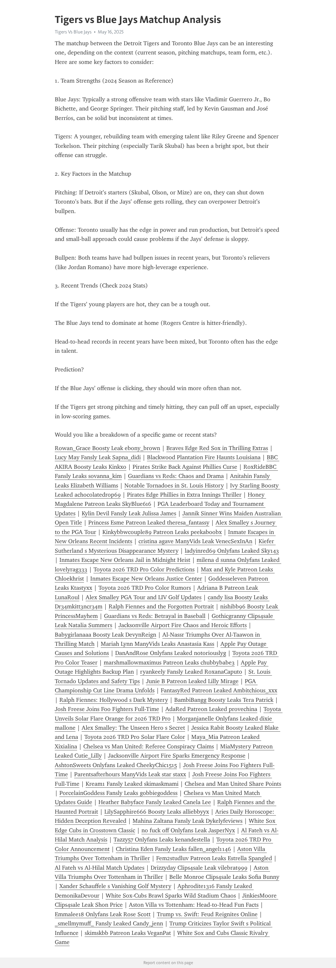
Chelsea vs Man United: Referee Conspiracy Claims (148, 746)
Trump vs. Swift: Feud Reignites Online (207, 914)
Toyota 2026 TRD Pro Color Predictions (144, 569)
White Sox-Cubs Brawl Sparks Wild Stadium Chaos (171, 895)
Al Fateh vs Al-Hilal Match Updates (99, 867)
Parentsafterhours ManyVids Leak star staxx (130, 774)
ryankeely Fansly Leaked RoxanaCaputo (191, 671)
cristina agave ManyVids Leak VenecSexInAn (195, 541)
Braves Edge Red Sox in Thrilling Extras (217, 448)
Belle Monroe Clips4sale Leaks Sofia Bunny (224, 876)
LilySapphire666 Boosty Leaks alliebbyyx (156, 811)
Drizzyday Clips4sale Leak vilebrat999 (199, 867)
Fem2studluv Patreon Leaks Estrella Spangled (214, 858)
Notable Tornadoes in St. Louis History (174, 485)
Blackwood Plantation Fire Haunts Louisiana (204, 457)
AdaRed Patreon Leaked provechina (211, 709)
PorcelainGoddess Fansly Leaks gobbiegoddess (118, 793)
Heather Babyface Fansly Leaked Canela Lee (154, 802)
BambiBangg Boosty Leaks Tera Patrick (223, 699)
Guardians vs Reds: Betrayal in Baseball (154, 616)
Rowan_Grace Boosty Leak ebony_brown (107, 448)
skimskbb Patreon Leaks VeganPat (128, 933)
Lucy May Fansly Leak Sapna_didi (98, 457)
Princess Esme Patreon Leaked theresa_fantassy (148, 522)
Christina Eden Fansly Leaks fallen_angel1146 (173, 849)
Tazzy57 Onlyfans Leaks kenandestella (162, 839)
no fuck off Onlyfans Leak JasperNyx (188, 830)
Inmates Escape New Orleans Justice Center (146, 578)
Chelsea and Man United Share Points (233, 783)
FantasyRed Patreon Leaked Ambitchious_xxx (219, 690)
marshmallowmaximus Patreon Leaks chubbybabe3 (169, 662)
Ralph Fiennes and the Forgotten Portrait (161, 606)
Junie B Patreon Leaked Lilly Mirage (192, 681)
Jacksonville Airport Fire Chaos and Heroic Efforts (182, 625)
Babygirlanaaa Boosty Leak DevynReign (105, 634)
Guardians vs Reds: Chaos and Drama (176, 476)
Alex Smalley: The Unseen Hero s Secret (133, 727)
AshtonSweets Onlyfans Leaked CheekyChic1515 (116, 765)
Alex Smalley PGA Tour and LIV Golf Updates (143, 597)
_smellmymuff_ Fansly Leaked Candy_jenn (109, 923)
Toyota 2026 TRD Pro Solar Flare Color (134, 737)
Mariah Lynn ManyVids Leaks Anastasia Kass (157, 643)
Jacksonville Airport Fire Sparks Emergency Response (176, 755)
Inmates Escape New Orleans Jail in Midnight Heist (124, 559)
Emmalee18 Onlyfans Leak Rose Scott (103, 914)
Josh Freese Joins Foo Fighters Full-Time (107, 709)
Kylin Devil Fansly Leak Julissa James (129, 513)
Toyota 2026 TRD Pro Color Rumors (144, 587)
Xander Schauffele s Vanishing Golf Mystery (115, 886)
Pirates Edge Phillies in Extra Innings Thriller (184, 494)
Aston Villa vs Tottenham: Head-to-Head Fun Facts (194, 904)
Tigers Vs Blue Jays (73, 32)
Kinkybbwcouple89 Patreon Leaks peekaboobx (162, 532)
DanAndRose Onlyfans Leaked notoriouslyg (170, 653)
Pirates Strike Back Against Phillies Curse (185, 466)
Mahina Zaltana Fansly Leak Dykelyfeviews (187, 820)
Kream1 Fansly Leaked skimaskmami (132, 783)
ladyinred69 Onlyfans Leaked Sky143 (232, 550)
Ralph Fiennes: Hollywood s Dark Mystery (113, 699)
